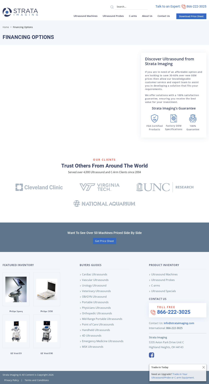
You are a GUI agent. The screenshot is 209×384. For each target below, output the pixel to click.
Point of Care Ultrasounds (98, 324)
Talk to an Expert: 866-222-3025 (180, 6)
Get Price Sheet (104, 241)
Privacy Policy (11, 380)
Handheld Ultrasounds (96, 330)
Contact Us (164, 16)
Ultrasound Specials (163, 291)
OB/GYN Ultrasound (94, 296)
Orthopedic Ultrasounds (97, 313)
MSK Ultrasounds (92, 346)
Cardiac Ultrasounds (94, 274)
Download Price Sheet (191, 16)
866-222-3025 (173, 312)
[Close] (203, 367)
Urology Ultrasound (94, 285)
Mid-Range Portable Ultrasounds (102, 319)
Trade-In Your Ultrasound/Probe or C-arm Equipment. (172, 376)
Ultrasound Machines (85, 16)
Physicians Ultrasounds (96, 308)
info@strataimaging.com (179, 323)
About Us (147, 16)
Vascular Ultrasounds (95, 280)
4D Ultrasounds (91, 335)
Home (6, 27)
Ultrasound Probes (113, 16)
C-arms (133, 16)
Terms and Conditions (37, 380)
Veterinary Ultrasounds (96, 291)
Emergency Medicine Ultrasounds (102, 341)
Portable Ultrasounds (95, 302)
